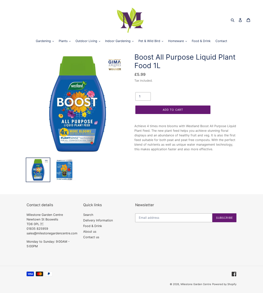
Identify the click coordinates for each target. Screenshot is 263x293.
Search (88, 215)
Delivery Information (98, 220)
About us (89, 231)
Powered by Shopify (224, 284)
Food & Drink (92, 226)
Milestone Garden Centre (196, 284)
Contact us (91, 237)
